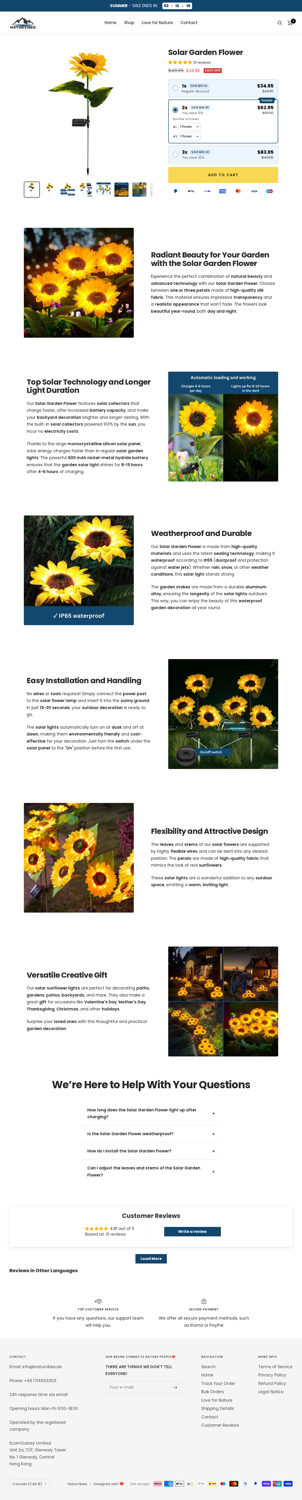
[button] (180, 62)
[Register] (175, 1387)
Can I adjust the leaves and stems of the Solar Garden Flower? (143, 1171)
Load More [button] (151, 1258)
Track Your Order (218, 1383)
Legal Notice (271, 1392)
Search (208, 1367)
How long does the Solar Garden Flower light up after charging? (142, 1113)
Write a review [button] (192, 1231)
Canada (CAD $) (27, 1483)
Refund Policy (272, 1383)
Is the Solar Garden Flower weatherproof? (130, 1134)
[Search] (280, 23)
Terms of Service (275, 1367)
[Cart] (290, 23)
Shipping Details (217, 1408)
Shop (129, 23)
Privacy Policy (272, 1375)
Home (111, 23)
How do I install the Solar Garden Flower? (129, 1151)
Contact (188, 23)
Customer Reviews (220, 1425)
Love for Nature (157, 23)
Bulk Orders (212, 1392)
